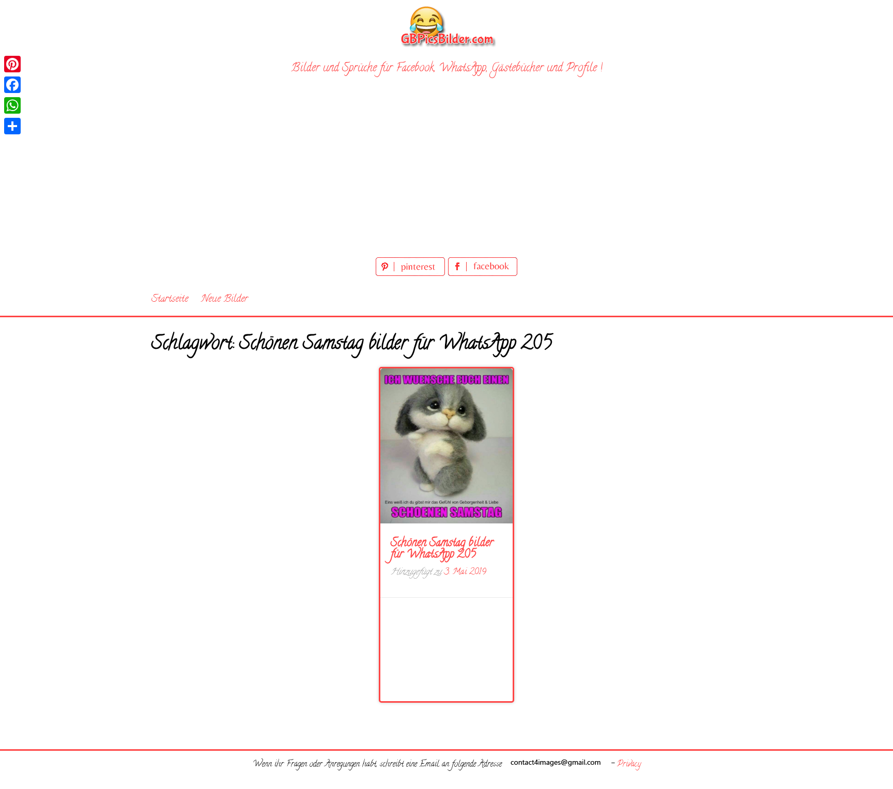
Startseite (169, 299)
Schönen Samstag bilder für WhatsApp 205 (442, 549)
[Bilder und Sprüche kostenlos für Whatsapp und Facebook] (446, 26)
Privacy (629, 765)
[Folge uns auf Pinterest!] (412, 274)
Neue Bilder (224, 299)
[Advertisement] (446, 177)
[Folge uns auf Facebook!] (482, 274)
